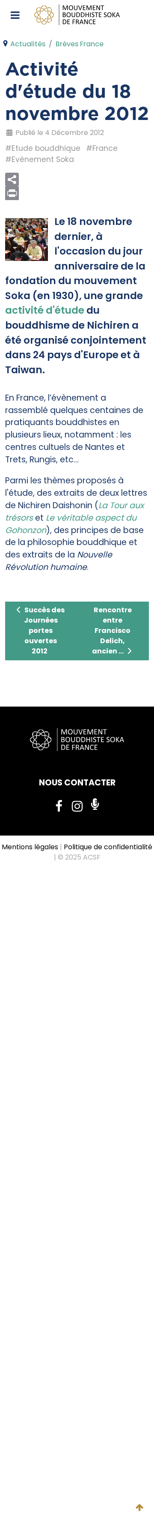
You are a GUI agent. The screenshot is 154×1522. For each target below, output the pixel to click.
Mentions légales (30, 847)
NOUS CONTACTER (77, 782)
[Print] (77, 193)
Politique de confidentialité (108, 847)
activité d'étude (44, 310)
